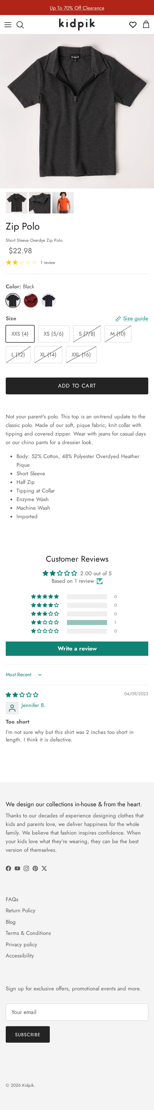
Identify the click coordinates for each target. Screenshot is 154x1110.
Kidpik (28, 1085)
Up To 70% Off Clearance (77, 7)
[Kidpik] (77, 24)
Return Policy (20, 910)
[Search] (24, 25)
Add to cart (77, 386)
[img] (22, 695)
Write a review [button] (77, 648)
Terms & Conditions (28, 933)
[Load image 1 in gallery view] (77, 111)
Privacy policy (21, 944)
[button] (45, 622)
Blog (11, 922)
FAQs (12, 899)
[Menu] (8, 25)
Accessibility (20, 956)
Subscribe (27, 1034)
